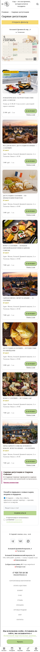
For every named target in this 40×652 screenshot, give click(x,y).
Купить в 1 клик (31, 114)
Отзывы (20, 600)
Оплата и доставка (20, 586)
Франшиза (20, 605)
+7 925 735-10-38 (20, 573)
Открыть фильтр (20, 22)
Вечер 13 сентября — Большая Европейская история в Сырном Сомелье (16, 248)
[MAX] (28, 541)
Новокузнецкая (20, 558)
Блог (20, 615)
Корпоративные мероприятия (20, 581)
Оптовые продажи (20, 610)
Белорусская (20, 566)
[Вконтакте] (20, 541)
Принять (20, 642)
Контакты (20, 620)
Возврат (20, 590)
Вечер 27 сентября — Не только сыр (17, 398)
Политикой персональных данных (20, 636)
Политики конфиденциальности (14, 521)
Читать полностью (11, 482)
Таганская (20, 550)
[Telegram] (13, 541)
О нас (20, 595)
